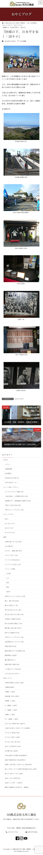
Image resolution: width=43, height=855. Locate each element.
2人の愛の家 (9, 546)
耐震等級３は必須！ (11, 655)
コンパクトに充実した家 (13, 564)
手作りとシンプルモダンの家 (14, 510)
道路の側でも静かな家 (12, 664)
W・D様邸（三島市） (12, 719)
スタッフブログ (8, 514)
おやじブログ (19, 399)
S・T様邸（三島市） (11, 710)
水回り (8, 591)
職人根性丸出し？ (10, 660)
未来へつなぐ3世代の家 (12, 778)
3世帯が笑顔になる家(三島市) (14, 682)
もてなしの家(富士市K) (12, 732)
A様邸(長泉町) (9, 687)
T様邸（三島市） (10, 714)
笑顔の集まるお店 (10, 646)
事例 (4, 537)
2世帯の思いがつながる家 (13, 541)
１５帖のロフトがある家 (13, 669)
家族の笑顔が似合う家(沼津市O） (16, 760)
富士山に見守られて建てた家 (14, 614)
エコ (7, 578)
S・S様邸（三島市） (11, 705)
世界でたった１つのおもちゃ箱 (15, 596)
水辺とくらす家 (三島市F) (14, 782)
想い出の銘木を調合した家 (13, 623)
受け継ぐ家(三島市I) (11, 750)
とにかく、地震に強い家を (13, 550)
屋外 (7, 587)
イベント (8, 464)
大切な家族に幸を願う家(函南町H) (16, 755)
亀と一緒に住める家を (12, 600)
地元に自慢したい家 (11, 605)
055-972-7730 (13, 832)
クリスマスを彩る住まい (13, 559)
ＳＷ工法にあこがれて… (13, 673)
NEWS (5, 459)
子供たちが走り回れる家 (13, 505)
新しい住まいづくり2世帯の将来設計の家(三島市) (21, 769)
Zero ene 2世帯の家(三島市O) (16, 723)
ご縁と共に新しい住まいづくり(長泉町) (17, 728)
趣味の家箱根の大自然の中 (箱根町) (17, 787)
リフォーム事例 (10, 569)
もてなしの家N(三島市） (13, 737)
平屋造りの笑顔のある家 (13, 619)
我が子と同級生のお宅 (12, 632)
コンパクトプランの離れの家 (14, 491)
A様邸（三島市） (10, 691)
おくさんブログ (10, 523)
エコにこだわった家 (11, 555)
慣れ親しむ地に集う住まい (13, 628)
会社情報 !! (8, 473)
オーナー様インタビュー (11, 487)
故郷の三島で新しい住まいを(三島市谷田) (18, 764)
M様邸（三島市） (10, 700)
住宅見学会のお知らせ (12, 478)
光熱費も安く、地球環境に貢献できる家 (18, 500)
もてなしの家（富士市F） (13, 741)
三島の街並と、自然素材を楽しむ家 (16, 496)
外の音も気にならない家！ (13, 609)
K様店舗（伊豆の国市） (12, 696)
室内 (7, 582)
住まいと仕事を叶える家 (13, 746)
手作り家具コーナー (11, 482)
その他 (8, 573)
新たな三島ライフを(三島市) (14, 773)
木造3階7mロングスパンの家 (14, 641)
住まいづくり (7, 678)
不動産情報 (8, 469)
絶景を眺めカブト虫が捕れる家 (15, 651)
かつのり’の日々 (10, 532)
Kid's (6, 519)
